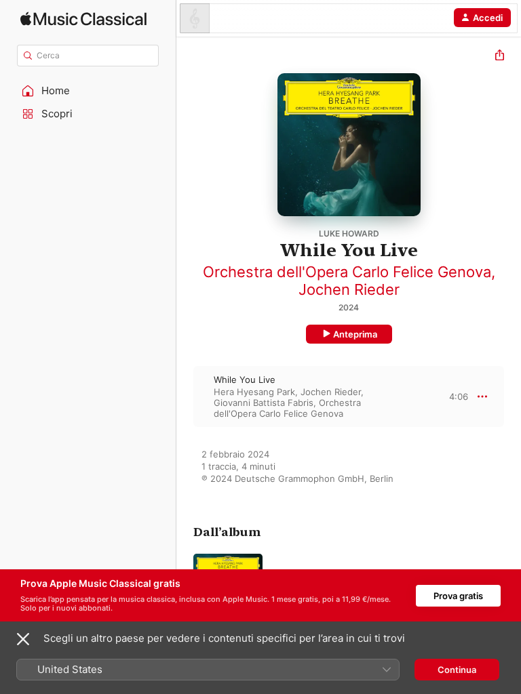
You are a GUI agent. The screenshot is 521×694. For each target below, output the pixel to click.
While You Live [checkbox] (244, 379)
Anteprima (355, 334)
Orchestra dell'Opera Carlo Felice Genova (347, 272)
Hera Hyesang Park (254, 391)
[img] (83, 18)
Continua (457, 669)
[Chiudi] (23, 639)
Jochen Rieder (349, 289)
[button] (88, 91)
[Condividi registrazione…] (499, 56)
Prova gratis (458, 595)
